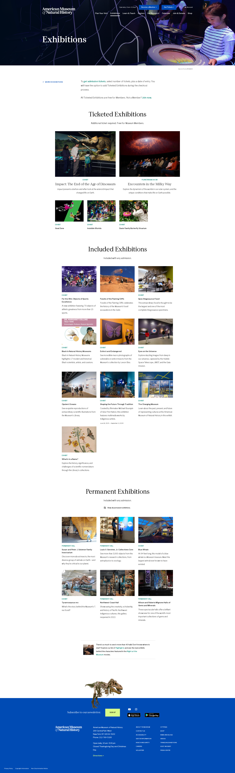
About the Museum (143, 727)
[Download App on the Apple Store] (134, 715)
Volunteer (140, 750)
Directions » (98, 756)
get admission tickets (95, 81)
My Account (189, 7)
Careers (139, 746)
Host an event (165, 746)
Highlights (120, 648)
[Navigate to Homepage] (58, 11)
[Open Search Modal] (180, 7)
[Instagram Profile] (135, 709)
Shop (162, 731)
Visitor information (143, 738)
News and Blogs (166, 735)
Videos (163, 738)
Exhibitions (64, 40)
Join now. (147, 98)
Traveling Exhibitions (168, 742)
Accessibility (141, 735)
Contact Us (140, 731)
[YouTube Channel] (128, 709)
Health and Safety (143, 742)
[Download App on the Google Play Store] (152, 715)
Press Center (165, 750)
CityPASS (163, 727)
